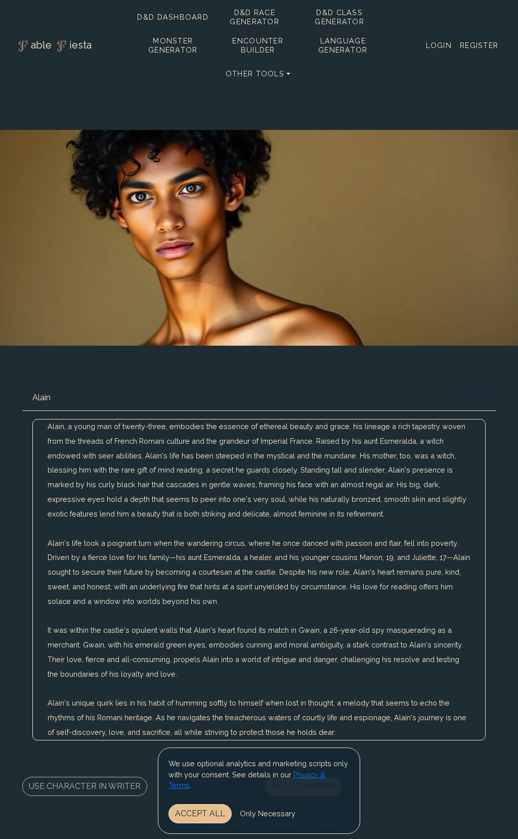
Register (479, 45)
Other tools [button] (255, 73)
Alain (41, 397)
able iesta (61, 45)
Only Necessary (267, 813)
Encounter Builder (257, 45)
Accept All (200, 813)
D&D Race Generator (254, 17)
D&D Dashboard (172, 17)
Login (439, 45)
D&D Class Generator (339, 17)
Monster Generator (173, 45)
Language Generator (343, 45)
